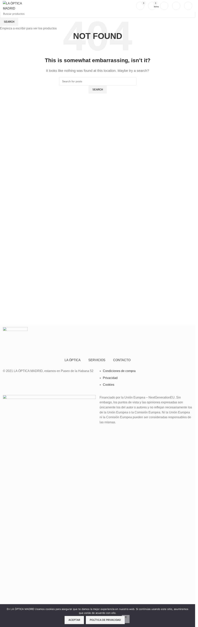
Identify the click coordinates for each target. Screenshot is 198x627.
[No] (126, 619)
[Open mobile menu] (188, 6)
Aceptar (74, 619)
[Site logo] (16, 5)
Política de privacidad (105, 619)
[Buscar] (176, 6)
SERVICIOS (96, 360)
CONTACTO (122, 360)
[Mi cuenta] (164, 6)
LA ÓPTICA (73, 360)
